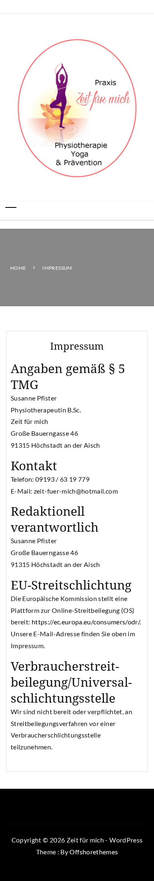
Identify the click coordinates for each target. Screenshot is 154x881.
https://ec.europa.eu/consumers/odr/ (86, 622)
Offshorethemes (93, 852)
